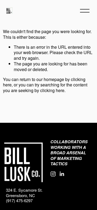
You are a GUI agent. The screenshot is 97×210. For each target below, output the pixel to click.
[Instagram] (53, 174)
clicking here (52, 90)
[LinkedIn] (61, 174)
